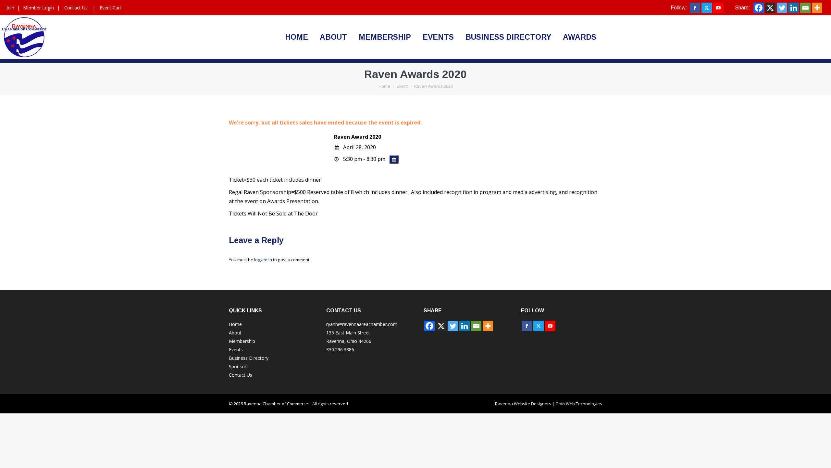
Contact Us (76, 8)
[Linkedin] (793, 8)
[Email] (805, 8)
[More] (817, 8)
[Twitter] (782, 8)
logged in (263, 260)
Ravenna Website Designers (523, 404)
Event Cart (110, 8)
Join (10, 8)
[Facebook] (758, 8)
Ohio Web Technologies (578, 404)
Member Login (38, 8)
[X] (770, 8)
